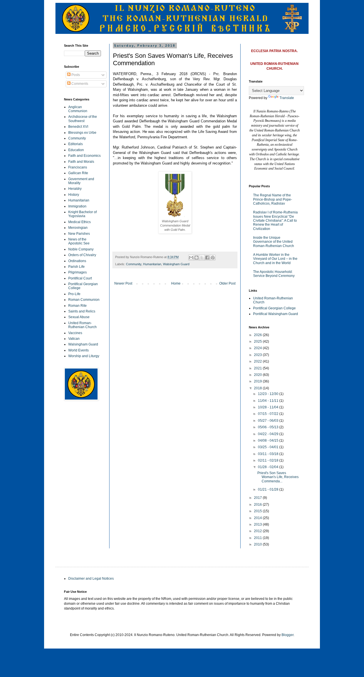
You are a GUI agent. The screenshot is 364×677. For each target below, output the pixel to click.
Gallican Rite (78, 173)
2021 (258, 368)
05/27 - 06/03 (268, 421)
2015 (258, 511)
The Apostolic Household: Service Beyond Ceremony (274, 274)
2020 (258, 375)
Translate (287, 98)
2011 (258, 538)
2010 (258, 544)
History (73, 195)
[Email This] (191, 257)
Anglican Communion (77, 109)
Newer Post (123, 283)
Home (176, 283)
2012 (258, 531)
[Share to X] (202, 257)
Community (133, 264)
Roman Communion (84, 300)
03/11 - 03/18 (268, 454)
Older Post (227, 283)
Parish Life (76, 267)
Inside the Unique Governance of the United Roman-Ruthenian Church (273, 242)
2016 (258, 505)
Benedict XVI (78, 127)
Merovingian (78, 228)
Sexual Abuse (79, 317)
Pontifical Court (80, 278)
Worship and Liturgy (83, 356)
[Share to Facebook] (207, 257)
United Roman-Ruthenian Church (82, 325)
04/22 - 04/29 (268, 434)
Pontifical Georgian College (274, 308)
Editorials (75, 144)
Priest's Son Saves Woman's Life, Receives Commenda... (278, 477)
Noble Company (81, 249)
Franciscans (77, 167)
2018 (258, 388)
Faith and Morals (81, 162)
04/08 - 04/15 (268, 441)
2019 (258, 381)
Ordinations (77, 261)
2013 (258, 524)
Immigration (77, 206)
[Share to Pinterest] (213, 257)
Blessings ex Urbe (82, 133)
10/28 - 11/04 (268, 407)
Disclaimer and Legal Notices (91, 579)
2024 (258, 348)
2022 (258, 361)
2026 (258, 335)
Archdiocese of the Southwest (82, 119)
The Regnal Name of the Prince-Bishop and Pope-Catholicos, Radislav (272, 199)
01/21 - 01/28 (268, 489)
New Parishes (79, 234)
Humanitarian (152, 264)
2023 (258, 355)
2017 (258, 498)
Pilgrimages (77, 272)
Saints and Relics (81, 311)
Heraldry (75, 189)
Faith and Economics (84, 156)
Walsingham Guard (176, 264)
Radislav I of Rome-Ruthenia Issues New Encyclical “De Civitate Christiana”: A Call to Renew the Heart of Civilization (275, 220)
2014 (258, 518)
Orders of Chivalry (82, 255)
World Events (78, 350)
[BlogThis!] (196, 257)
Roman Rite (77, 306)
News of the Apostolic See (79, 241)
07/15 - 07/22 (268, 414)
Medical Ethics (79, 222)
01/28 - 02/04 (268, 467)
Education (76, 150)
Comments (79, 84)
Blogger (287, 635)
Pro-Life (74, 294)
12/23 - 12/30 (268, 394)
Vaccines (75, 333)
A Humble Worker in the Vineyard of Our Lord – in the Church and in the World (275, 259)
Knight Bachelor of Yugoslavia (82, 214)
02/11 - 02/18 (268, 460)
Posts (75, 75)
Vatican (74, 339)
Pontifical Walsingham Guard (275, 314)
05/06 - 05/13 (268, 427)
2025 (258, 341)
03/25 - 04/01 (268, 447)
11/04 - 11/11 (268, 401)
